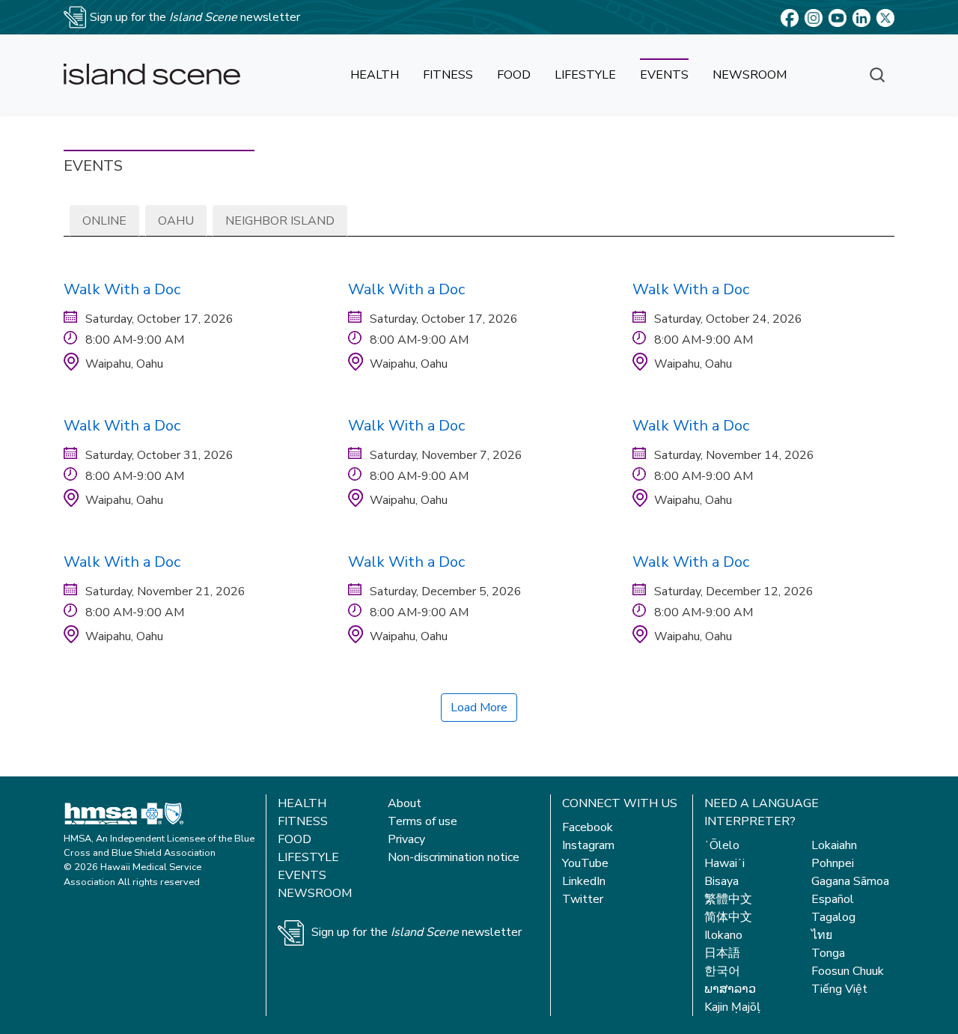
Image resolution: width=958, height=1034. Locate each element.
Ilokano (723, 935)
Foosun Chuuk (847, 971)
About (404, 803)
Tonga (828, 953)
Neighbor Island (280, 221)
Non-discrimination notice (453, 857)
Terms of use (422, 821)
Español (832, 899)
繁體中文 (728, 899)
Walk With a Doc (122, 289)
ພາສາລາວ (730, 989)
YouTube (585, 863)
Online (104, 221)
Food (294, 839)
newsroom (750, 75)
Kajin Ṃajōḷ (732, 1007)
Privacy (406, 839)
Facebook (587, 827)
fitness (448, 75)
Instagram (588, 845)
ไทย (821, 935)
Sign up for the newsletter (416, 932)
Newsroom (315, 893)
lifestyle (585, 75)
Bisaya (721, 881)
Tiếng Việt (839, 989)
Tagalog (833, 917)
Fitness (303, 821)
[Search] (877, 74)
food (514, 75)
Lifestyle (308, 857)
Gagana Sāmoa (850, 881)
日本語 (722, 953)
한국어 (722, 971)
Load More (479, 707)
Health (302, 803)
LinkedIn (583, 881)
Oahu (176, 221)
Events (302, 875)
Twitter (582, 899)
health (374, 75)
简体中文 (728, 917)
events (664, 75)
